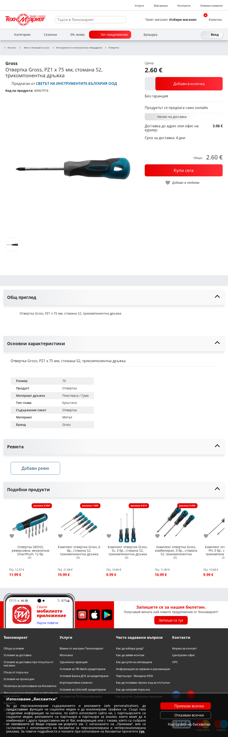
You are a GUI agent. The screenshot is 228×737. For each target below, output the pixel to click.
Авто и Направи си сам (36, 47)
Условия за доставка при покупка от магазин (28, 663)
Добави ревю (35, 468)
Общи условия (14, 648)
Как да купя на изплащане (134, 662)
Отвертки (113, 47)
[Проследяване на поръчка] (187, 34)
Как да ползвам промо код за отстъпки (143, 682)
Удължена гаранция (74, 662)
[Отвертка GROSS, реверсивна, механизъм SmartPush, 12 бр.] (30, 522)
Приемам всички (189, 706)
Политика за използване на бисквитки (30, 686)
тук (142, 731)
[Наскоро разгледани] (179, 34)
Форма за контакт (184, 648)
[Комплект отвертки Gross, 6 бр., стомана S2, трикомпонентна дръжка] (79, 522)
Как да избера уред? (130, 648)
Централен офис (183, 655)
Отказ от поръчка (16, 672)
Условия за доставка (17, 655)
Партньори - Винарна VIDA (134, 675)
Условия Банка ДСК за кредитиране (84, 675)
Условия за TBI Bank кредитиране (83, 669)
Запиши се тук (171, 620)
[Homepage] (25, 19)
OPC (175, 662)
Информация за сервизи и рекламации (143, 669)
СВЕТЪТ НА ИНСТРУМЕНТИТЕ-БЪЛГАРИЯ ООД (76, 83)
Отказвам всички (189, 715)
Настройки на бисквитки (189, 724)
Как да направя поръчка (133, 689)
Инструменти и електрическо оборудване (79, 47)
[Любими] (196, 34)
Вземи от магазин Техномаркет (81, 648)
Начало (12, 47)
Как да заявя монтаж (130, 655)
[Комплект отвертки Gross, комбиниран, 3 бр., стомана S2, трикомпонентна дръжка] (176, 522)
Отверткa (69, 388)
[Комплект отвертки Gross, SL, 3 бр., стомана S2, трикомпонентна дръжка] (127, 522)
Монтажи (66, 655)
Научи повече (47, 623)
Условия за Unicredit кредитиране (83, 689)
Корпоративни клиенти (76, 682)
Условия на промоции (19, 679)
